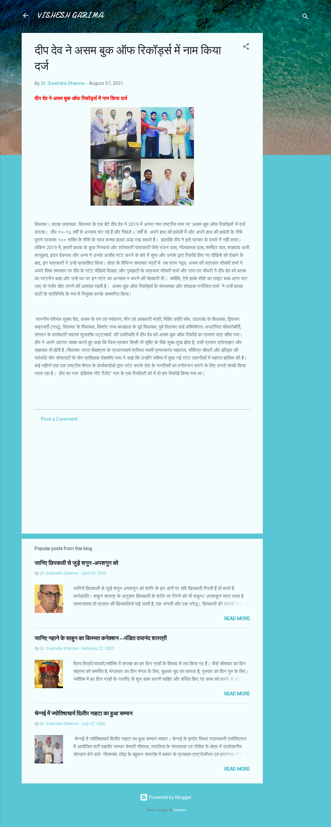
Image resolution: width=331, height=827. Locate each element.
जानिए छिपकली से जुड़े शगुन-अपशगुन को (76, 563)
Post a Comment (59, 419)
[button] (246, 48)
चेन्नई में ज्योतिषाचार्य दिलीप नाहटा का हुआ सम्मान (84, 714)
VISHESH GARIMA (70, 15)
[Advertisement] (288, 130)
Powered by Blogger (169, 797)
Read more (237, 618)
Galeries (179, 810)
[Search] (305, 17)
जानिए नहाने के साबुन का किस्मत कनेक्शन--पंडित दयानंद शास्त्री (101, 638)
